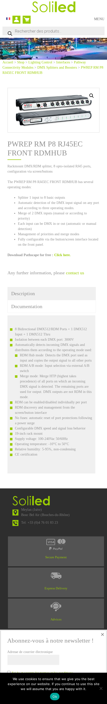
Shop (20, 62)
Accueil (7, 62)
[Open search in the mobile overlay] (53, 31)
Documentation (26, 306)
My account (17, 20)
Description (23, 293)
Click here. (63, 255)
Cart (26, 17)
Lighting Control (40, 62)
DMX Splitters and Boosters (57, 67)
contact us (75, 272)
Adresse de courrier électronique (30, 652)
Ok (55, 697)
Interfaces (63, 62)
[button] (91, 95)
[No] (100, 688)
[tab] (51, 293)
